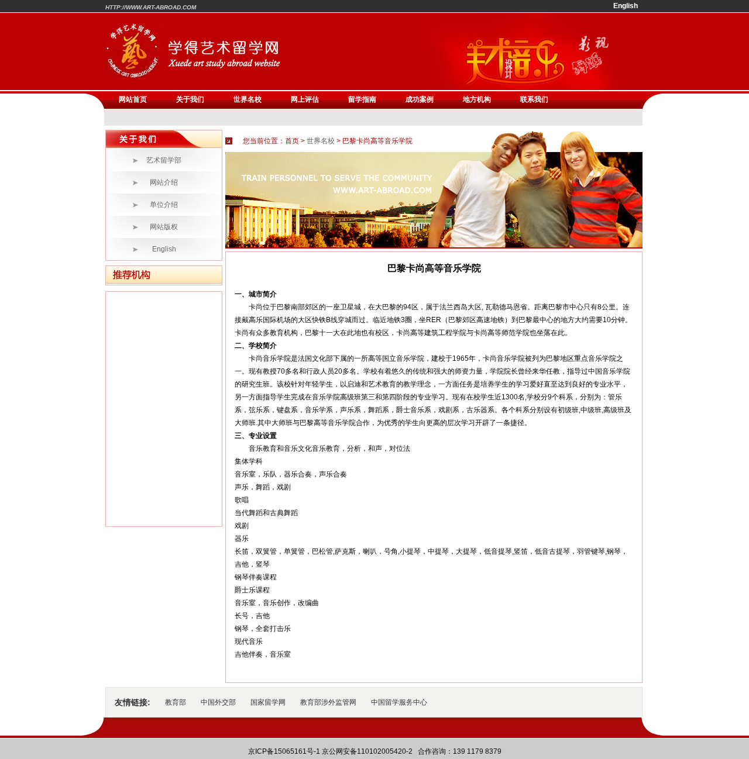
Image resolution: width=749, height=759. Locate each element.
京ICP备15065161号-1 (284, 751)
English (164, 249)
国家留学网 (268, 702)
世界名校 (247, 99)
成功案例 (420, 99)
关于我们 (190, 99)
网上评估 (305, 99)
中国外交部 (218, 702)
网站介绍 (164, 182)
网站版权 (164, 227)
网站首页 (133, 99)
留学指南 (362, 99)
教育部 (175, 702)
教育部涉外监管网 (328, 702)
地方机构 (477, 99)
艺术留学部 (163, 160)
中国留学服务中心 (399, 702)
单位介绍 (164, 205)
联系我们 (534, 99)
